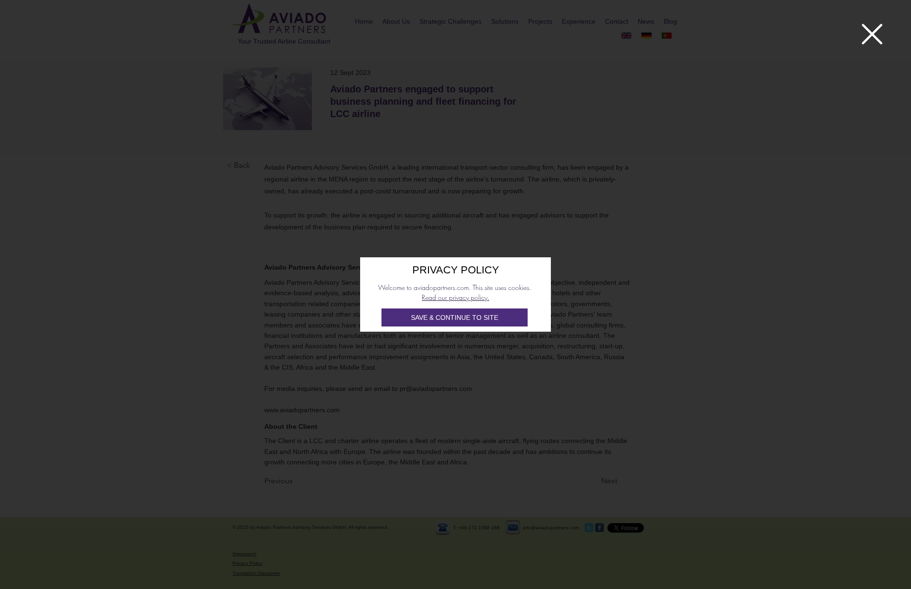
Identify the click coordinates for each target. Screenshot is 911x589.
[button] (872, 34)
